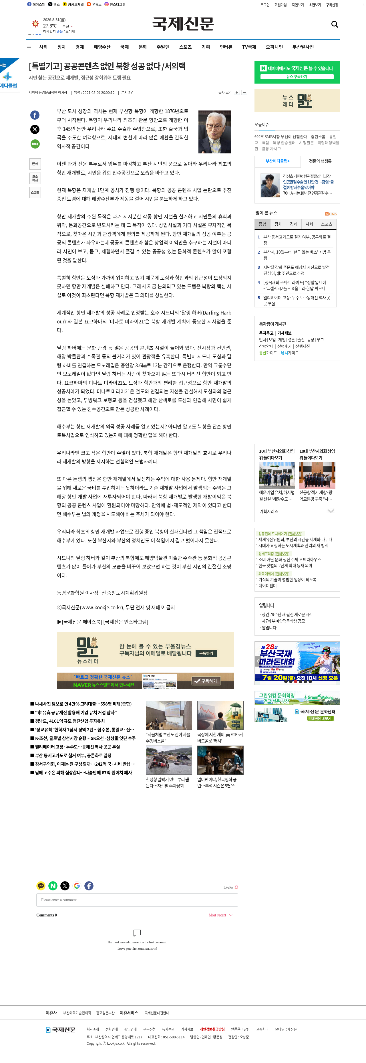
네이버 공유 (35, 144)
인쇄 (35, 164)
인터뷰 (226, 46)
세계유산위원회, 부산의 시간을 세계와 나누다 (295, 539)
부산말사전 (303, 46)
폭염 (265, 143)
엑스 (56, 4)
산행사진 (302, 346)
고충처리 (262, 1029)
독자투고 (168, 1029)
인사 (262, 339)
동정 (310, 339)
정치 (61, 46)
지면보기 (298, 4)
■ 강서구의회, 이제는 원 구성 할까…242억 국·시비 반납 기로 (84, 764)
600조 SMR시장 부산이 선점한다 (280, 137)
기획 (206, 46)
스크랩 (35, 193)
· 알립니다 (267, 627)
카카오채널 (75, 4)
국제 (124, 46)
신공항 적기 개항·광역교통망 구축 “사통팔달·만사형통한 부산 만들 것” (317, 502)
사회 (43, 46)
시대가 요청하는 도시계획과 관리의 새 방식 (293, 545)
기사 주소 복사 (35, 179)
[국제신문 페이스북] (82, 621)
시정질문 (306, 143)
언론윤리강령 (240, 1029)
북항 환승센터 (284, 143)
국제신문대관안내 (157, 1012)
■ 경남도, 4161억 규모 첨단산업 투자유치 (67, 721)
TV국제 (249, 46)
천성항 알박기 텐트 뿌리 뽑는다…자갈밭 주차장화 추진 (167, 785)
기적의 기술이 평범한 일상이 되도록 (287, 579)
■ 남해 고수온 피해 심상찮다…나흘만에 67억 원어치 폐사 (81, 772)
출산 (301, 339)
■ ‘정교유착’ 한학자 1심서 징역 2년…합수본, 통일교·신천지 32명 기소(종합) (99, 729)
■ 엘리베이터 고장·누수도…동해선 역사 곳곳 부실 (75, 747)
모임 (272, 339)
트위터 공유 (35, 130)
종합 (262, 224)
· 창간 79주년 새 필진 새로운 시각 (286, 614)
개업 (281, 339)
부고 (320, 339)
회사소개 (93, 1029)
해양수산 (102, 46)
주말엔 (163, 46)
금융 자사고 (271, 149)
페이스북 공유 (35, 116)
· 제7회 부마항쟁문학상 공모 (282, 621)
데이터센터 (267, 585)
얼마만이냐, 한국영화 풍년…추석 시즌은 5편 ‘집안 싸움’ (218, 785)
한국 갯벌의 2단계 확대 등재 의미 (285, 565)
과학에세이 (273, 573)
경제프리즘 (273, 553)
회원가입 (280, 4)
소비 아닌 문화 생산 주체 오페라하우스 (289, 559)
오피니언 (274, 46)
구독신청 (332, 4)
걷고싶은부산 (105, 1012)
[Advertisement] (297, 402)
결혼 (291, 339)
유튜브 (96, 4)
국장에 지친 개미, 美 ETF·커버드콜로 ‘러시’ (220, 737)
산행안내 (266, 346)
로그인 (265, 4)
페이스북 (39, 4)
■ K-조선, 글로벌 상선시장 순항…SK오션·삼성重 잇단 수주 (83, 738)
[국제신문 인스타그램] (125, 621)
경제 (79, 46)
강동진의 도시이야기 (280, 533)
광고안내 (130, 1029)
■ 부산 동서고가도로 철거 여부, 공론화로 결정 (71, 755)
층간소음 (318, 137)
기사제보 (187, 1029)
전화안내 (112, 1029)
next (337, 661)
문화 (143, 46)
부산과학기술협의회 (77, 1012)
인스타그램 (117, 4)
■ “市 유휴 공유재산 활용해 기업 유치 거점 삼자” (73, 712)
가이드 (268, 352)
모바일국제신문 (286, 1029)
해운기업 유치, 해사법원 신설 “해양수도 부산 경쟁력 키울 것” (277, 498)
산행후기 (284, 346)
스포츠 (185, 46)
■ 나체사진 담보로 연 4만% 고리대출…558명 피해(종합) (81, 704)
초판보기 (315, 4)
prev (258, 661)
